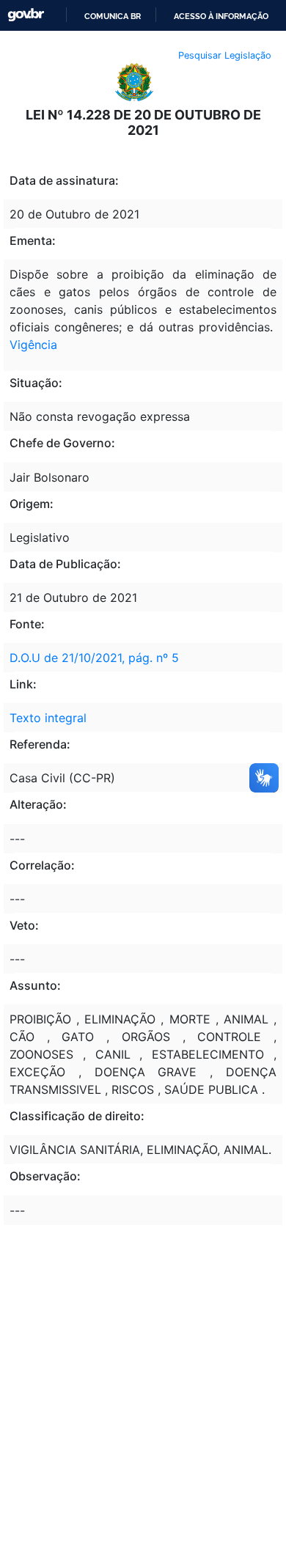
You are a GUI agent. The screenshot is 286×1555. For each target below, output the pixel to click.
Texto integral (48, 717)
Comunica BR (112, 16)
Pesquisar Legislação (224, 55)
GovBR (25, 15)
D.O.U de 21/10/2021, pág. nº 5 (94, 657)
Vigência (33, 344)
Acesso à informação (221, 16)
